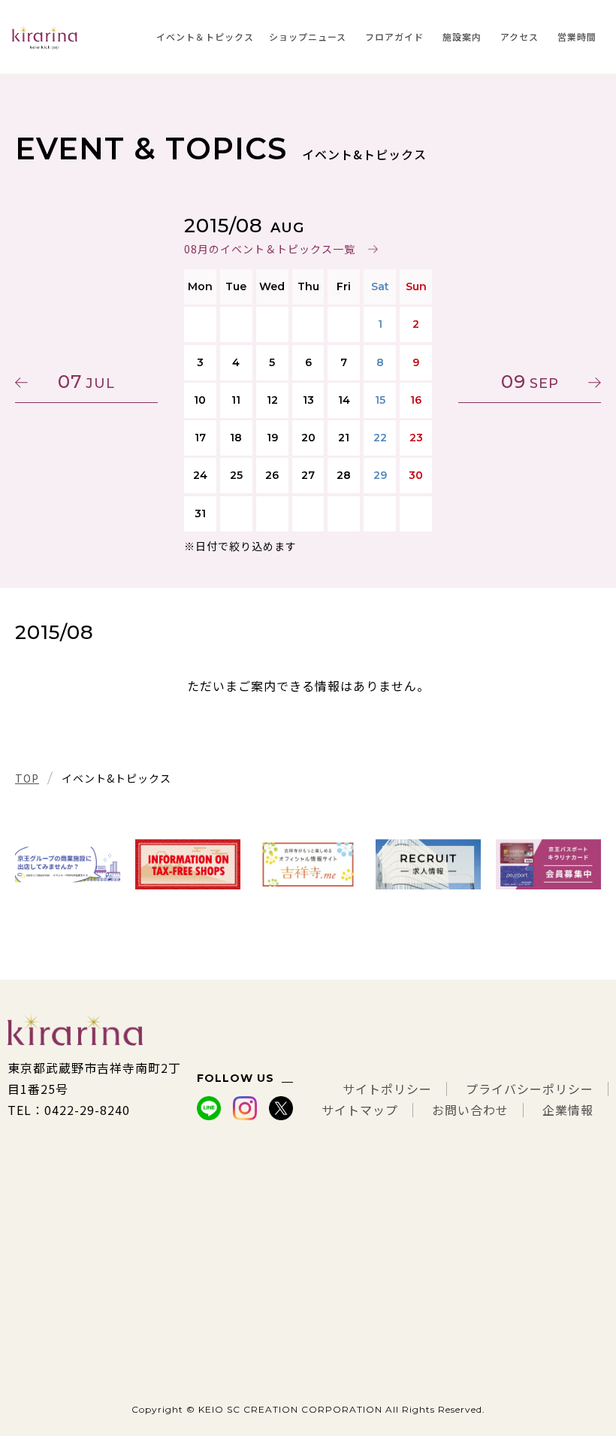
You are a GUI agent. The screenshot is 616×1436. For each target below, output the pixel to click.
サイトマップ (360, 1110)
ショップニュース (307, 36)
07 (86, 381)
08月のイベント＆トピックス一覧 (269, 248)
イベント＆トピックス (205, 36)
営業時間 (576, 36)
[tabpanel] (67, 864)
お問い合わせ (470, 1110)
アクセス (519, 36)
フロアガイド (394, 36)
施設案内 (462, 36)
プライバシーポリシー (529, 1089)
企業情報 (567, 1110)
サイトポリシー (387, 1089)
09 (530, 381)
